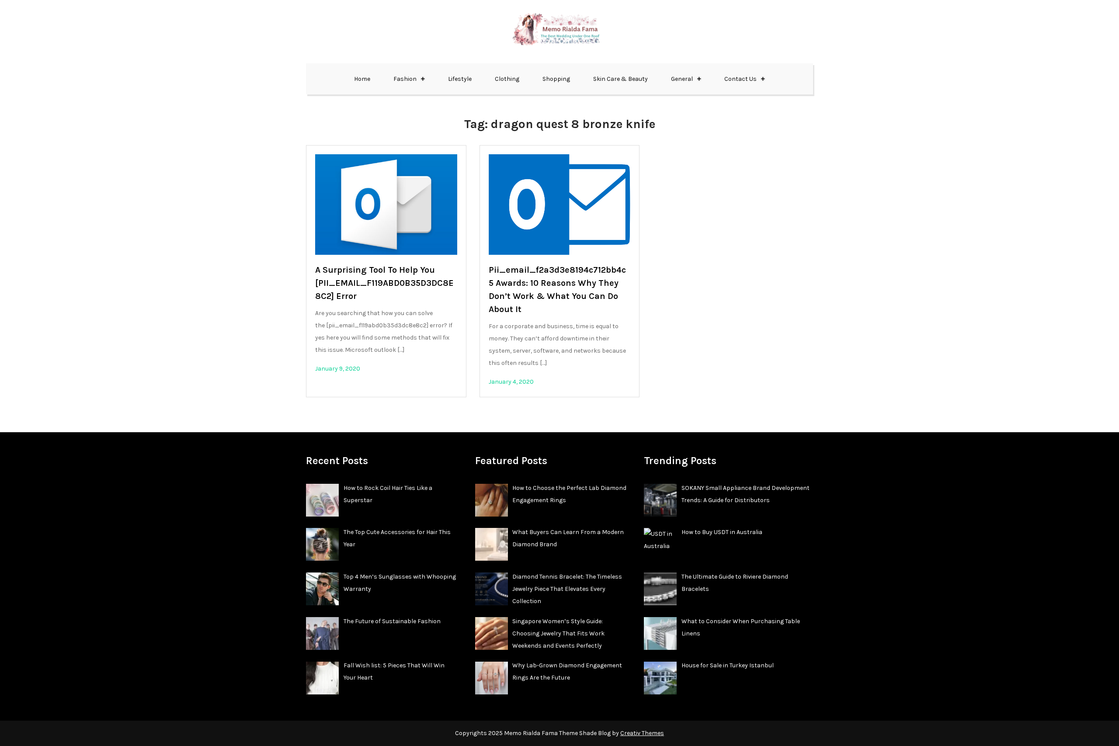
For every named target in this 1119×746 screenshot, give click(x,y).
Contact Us (740, 79)
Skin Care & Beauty (620, 79)
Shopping (556, 79)
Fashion (405, 79)
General (682, 79)
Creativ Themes (642, 733)
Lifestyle (460, 79)
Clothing (507, 79)
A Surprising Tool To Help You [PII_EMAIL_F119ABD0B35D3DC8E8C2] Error (384, 283)
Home (362, 79)
